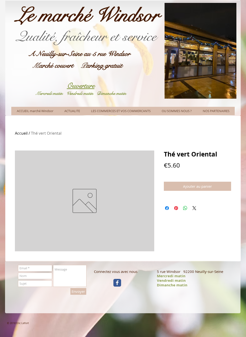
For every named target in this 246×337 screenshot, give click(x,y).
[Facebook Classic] (117, 283)
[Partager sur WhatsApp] (185, 208)
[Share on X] (194, 208)
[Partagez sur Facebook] (167, 208)
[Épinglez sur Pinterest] (176, 208)
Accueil (21, 133)
